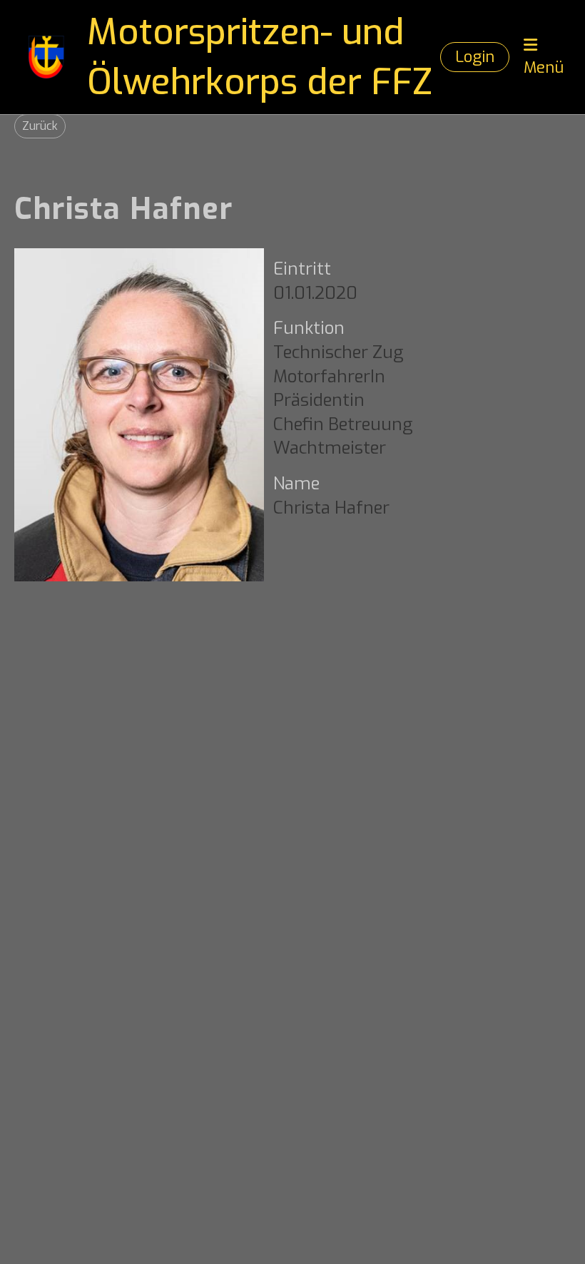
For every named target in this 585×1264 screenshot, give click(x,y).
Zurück (40, 125)
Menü (544, 67)
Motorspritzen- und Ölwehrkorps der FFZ (259, 57)
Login (474, 56)
